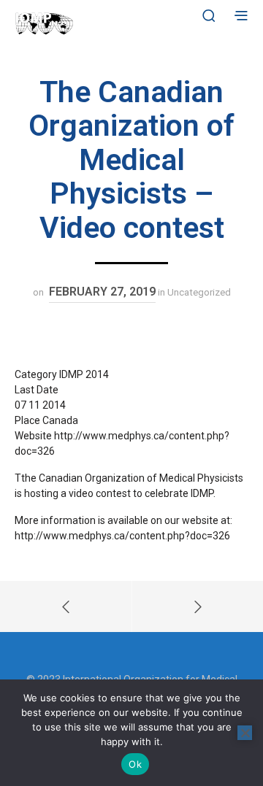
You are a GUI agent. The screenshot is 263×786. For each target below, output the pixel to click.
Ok (135, 764)
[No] (244, 732)
